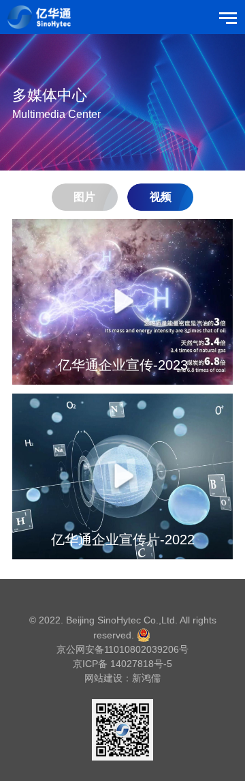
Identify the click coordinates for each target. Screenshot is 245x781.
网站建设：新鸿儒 (122, 678)
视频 (161, 197)
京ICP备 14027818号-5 (122, 663)
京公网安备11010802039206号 (122, 649)
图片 (84, 197)
